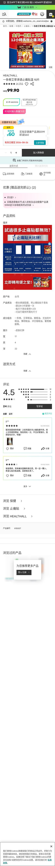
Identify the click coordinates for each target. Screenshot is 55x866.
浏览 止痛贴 (11, 508)
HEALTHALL (10, 75)
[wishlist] (26, 84)
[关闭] (51, 846)
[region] (27, 854)
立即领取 (40, 143)
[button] (50, 14)
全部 (5, 414)
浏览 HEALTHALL (15, 516)
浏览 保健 (10, 500)
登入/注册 (22, 572)
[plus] (16, 152)
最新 (11, 414)
